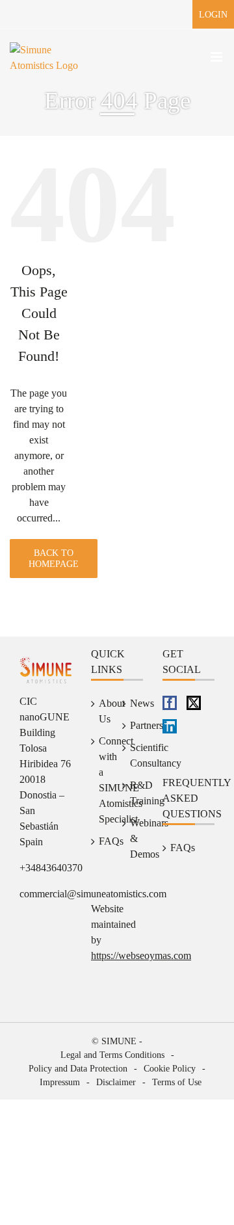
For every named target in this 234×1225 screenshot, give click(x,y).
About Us (102, 711)
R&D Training (133, 793)
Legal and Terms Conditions (112, 1055)
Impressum (60, 1082)
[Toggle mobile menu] (217, 57)
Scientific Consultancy (133, 755)
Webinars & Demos (133, 838)
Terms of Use (177, 1082)
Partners (133, 725)
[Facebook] (169, 703)
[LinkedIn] (169, 726)
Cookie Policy (170, 1069)
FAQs (102, 841)
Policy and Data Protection (78, 1069)
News (133, 703)
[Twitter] (194, 703)
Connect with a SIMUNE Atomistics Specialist (102, 779)
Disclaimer (116, 1082)
